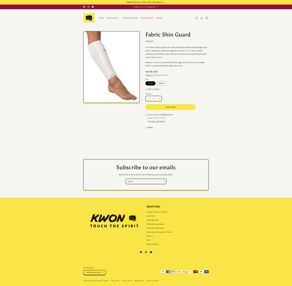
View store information (156, 121)
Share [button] (150, 127)
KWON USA (92, 280)
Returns (150, 236)
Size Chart (151, 216)
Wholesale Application (155, 224)
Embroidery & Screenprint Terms (159, 232)
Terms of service (127, 280)
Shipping (148, 75)
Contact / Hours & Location (157, 212)
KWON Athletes (153, 244)
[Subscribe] (163, 181)
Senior (161, 83)
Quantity (148, 94)
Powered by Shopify (102, 280)
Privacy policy (115, 280)
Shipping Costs (152, 220)
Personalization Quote (155, 228)
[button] (113, 18)
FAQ (148, 240)
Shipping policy (139, 280)
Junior (150, 83)
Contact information (152, 280)
